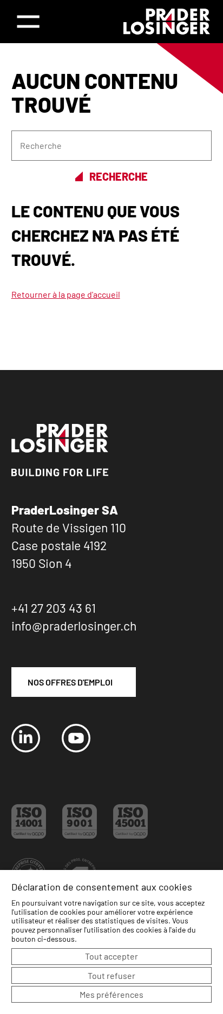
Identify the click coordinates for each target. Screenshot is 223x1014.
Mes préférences (111, 994)
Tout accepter (111, 956)
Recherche (118, 176)
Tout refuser (111, 975)
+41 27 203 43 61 (53, 607)
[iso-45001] (130, 835)
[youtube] (76, 749)
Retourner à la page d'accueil (65, 294)
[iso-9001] (79, 835)
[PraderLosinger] (166, 22)
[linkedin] (25, 749)
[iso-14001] (28, 835)
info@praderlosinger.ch (73, 625)
